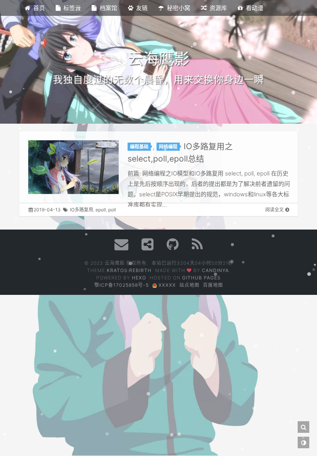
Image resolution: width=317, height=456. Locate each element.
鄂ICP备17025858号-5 (121, 285)
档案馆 (108, 8)
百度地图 (213, 285)
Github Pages (201, 278)
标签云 (72, 8)
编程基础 (139, 147)
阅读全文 (274, 210)
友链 (142, 8)
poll (112, 210)
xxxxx (166, 285)
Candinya (215, 270)
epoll (100, 210)
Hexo (139, 278)
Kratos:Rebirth (129, 270)
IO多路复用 (81, 210)
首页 (39, 8)
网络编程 (168, 147)
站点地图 (189, 285)
